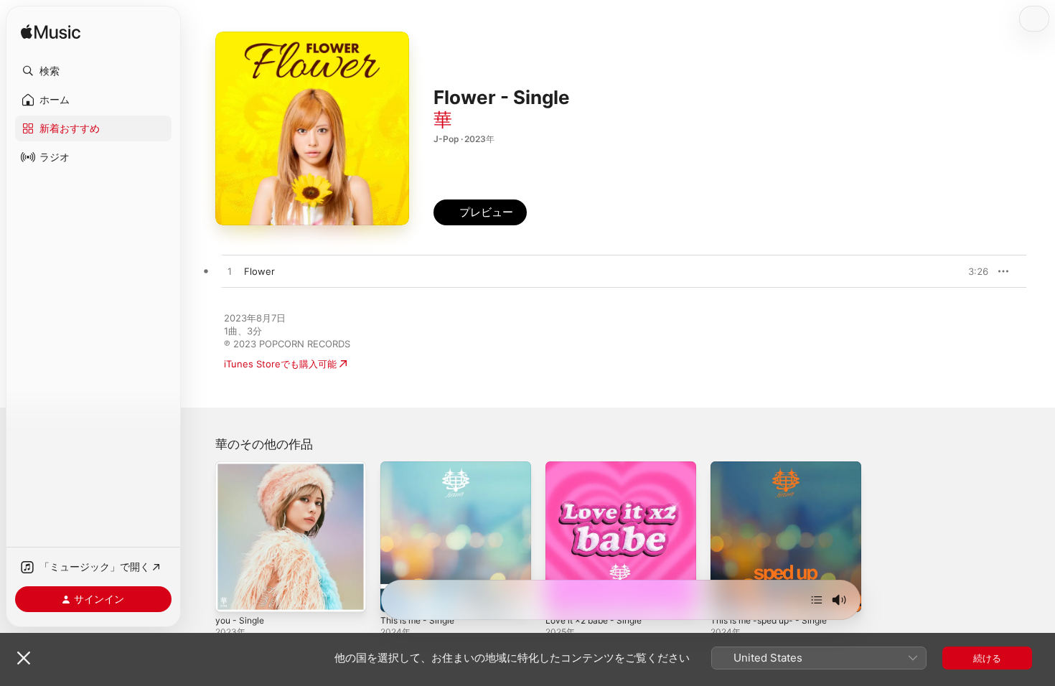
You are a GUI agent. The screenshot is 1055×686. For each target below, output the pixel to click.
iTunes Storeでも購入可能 (280, 364)
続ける (987, 658)
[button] (93, 71)
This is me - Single (421, 467)
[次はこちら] (816, 600)
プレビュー (970, 271)
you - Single (242, 467)
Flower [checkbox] (259, 271)
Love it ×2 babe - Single (599, 467)
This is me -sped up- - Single (776, 467)
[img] (50, 32)
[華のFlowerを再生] (229, 272)
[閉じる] (23, 658)
